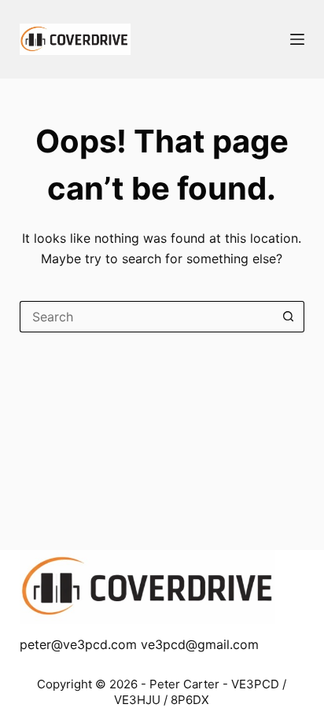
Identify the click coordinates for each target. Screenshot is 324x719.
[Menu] (297, 39)
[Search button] (288, 316)
